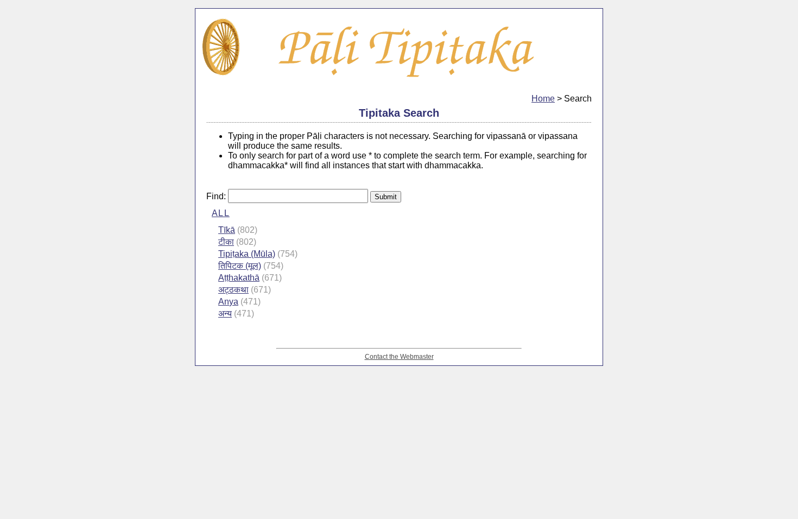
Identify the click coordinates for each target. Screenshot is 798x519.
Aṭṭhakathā (238, 277)
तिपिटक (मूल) (239, 265)
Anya (228, 301)
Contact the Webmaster (399, 356)
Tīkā (226, 230)
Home (543, 98)
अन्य (225, 313)
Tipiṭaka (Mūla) (246, 253)
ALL (221, 213)
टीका (226, 241)
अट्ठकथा (233, 289)
